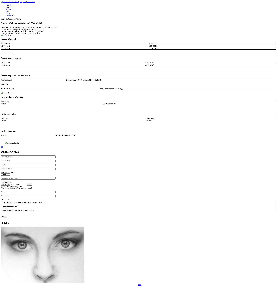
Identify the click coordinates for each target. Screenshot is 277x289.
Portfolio (9, 9)
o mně (8, 7)
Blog (7, 11)
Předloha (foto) (6, 182)
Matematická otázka (10, 206)
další (139, 285)
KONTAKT (10, 15)
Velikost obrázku (8, 172)
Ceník (8, 13)
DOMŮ (8, 5)
